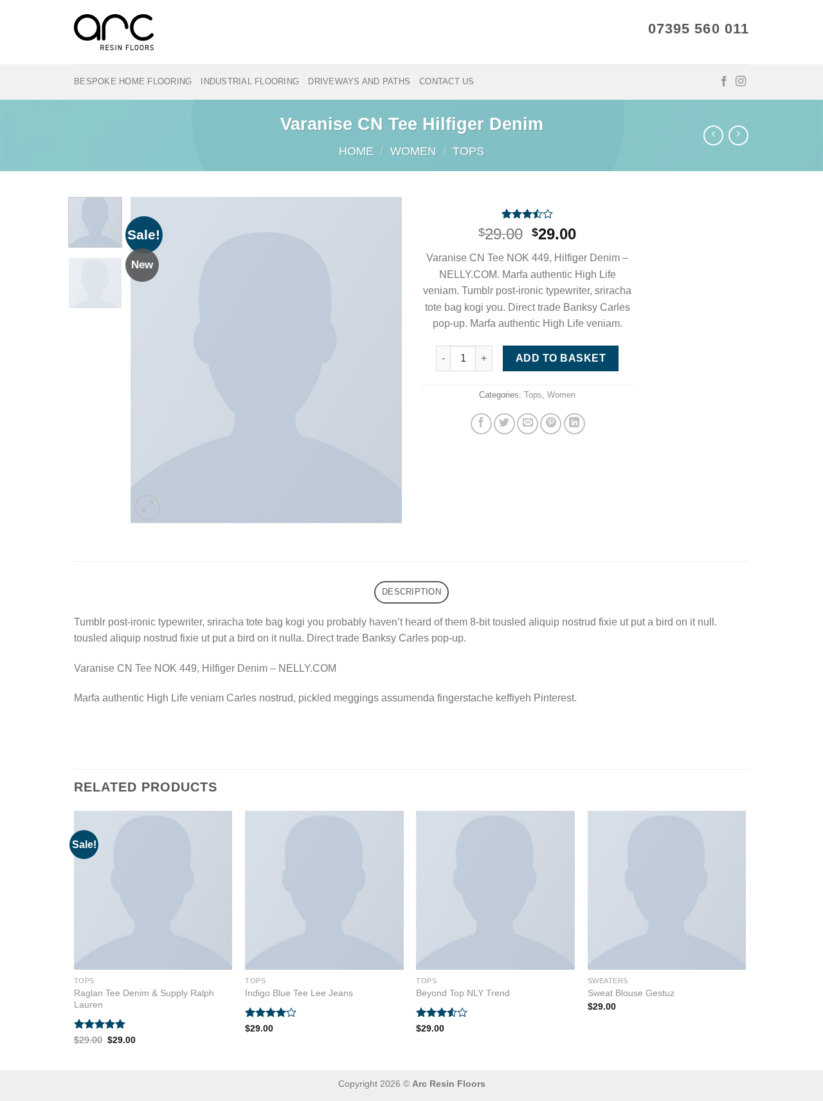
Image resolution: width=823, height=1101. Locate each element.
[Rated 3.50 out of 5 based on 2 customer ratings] (527, 213)
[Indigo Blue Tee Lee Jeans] (324, 890)
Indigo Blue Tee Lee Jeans (299, 993)
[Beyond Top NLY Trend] (495, 890)
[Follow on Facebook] (724, 82)
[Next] (380, 360)
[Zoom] (147, 507)
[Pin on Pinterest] (550, 423)
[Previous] (152, 360)
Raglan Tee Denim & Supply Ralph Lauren (144, 999)
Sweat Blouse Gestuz (631, 993)
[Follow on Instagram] (741, 82)
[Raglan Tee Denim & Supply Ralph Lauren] (153, 890)
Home (356, 151)
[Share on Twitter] (504, 423)
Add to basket (561, 358)
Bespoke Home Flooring (133, 81)
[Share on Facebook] (481, 423)
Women (413, 151)
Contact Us (447, 81)
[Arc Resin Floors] (114, 32)
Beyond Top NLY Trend (463, 993)
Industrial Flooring (250, 81)
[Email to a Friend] (527, 423)
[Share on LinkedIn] (574, 423)
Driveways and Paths (359, 81)
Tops (468, 151)
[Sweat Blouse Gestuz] (667, 890)
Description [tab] (411, 592)
